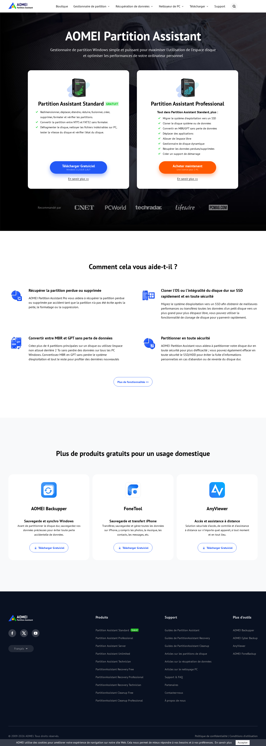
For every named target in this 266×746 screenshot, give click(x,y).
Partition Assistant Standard (112, 630)
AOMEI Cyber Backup (245, 638)
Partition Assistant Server (111, 646)
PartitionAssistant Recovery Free (115, 669)
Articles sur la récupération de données (188, 661)
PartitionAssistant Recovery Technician (118, 685)
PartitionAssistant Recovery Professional (119, 677)
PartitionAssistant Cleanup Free (114, 692)
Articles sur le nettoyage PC (181, 669)
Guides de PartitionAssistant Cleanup (187, 646)
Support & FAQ (174, 677)
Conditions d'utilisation (244, 736)
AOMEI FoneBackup (244, 653)
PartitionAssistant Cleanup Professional (119, 700)
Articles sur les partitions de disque (186, 653)
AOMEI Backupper (243, 630)
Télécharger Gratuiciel (51, 548)
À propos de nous (175, 700)
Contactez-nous (174, 692)
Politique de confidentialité (211, 736)
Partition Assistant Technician (113, 661)
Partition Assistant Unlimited (113, 653)
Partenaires (171, 685)
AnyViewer (239, 646)
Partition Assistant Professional (114, 638)
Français (19, 648)
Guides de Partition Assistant (182, 630)
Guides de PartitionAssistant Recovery (187, 638)
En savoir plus (76, 179)
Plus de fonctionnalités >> (133, 382)
